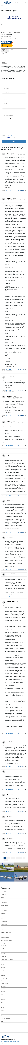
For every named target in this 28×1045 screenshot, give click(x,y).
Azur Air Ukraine (4, 910)
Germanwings (4, 924)
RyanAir (2, 948)
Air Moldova (3, 894)
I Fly (2, 926)
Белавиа (3, 975)
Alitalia (2, 899)
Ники (2, 1002)
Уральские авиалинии (5, 1018)
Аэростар (3, 967)
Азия (2, 1041)
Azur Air (2, 908)
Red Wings (3, 943)
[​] (14, 125)
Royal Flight (3, 945)
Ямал (2, 1021)
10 (4, 859)
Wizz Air (2, 964)
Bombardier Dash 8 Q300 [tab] (4, 56)
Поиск (25, 2)
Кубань (2, 994)
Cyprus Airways (4, 921)
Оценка (3, 135)
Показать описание (23, 74)
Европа (14, 1041)
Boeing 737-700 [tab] (4, 50)
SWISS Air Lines (4, 953)
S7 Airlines (3, 951)
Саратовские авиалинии (6, 1015)
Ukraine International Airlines (7, 959)
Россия (2, 1010)
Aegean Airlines (4, 891)
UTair (2, 961)
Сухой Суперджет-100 (9, 366)
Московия (3, 999)
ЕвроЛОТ (3, 988)
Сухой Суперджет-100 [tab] (5, 63)
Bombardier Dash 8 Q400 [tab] (4, 60)
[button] (3, 118)
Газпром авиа (4, 980)
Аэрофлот (3, 970)
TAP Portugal (3, 956)
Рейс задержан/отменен (8, 113)
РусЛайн (3, 1013)
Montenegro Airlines (5, 937)
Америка (6, 1041)
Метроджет (3, 996)
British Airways (4, 913)
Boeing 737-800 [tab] (4, 53)
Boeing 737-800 (8, 187)
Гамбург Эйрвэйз (4, 983)
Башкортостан (4, 972)
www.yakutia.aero (7, 36)
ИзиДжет (3, 991)
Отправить (14, 141)
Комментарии (21, 190)
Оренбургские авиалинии (6, 1007)
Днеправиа (3, 986)
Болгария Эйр (4, 978)
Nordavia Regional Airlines (6, 940)
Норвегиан (3, 1005)
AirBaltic (2, 897)
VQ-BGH (11, 49)
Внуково (12, 38)
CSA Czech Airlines (4, 918)
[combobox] (14, 107)
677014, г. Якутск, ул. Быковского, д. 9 (12, 32)
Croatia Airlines (4, 916)
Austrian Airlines (4, 905)
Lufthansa (3, 934)
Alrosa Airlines (4, 902)
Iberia (2, 929)
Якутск (16, 38)
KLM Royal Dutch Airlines (6, 932)
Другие (18, 1041)
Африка (10, 1041)
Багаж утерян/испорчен (8, 115)
